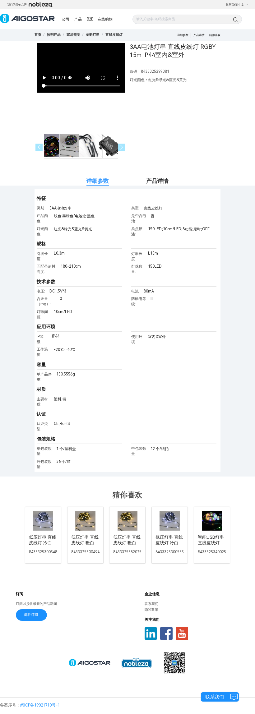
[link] (54, 35)
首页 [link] (38, 35)
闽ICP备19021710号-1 (40, 705)
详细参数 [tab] (97, 180)
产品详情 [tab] (157, 180)
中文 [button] (241, 4)
